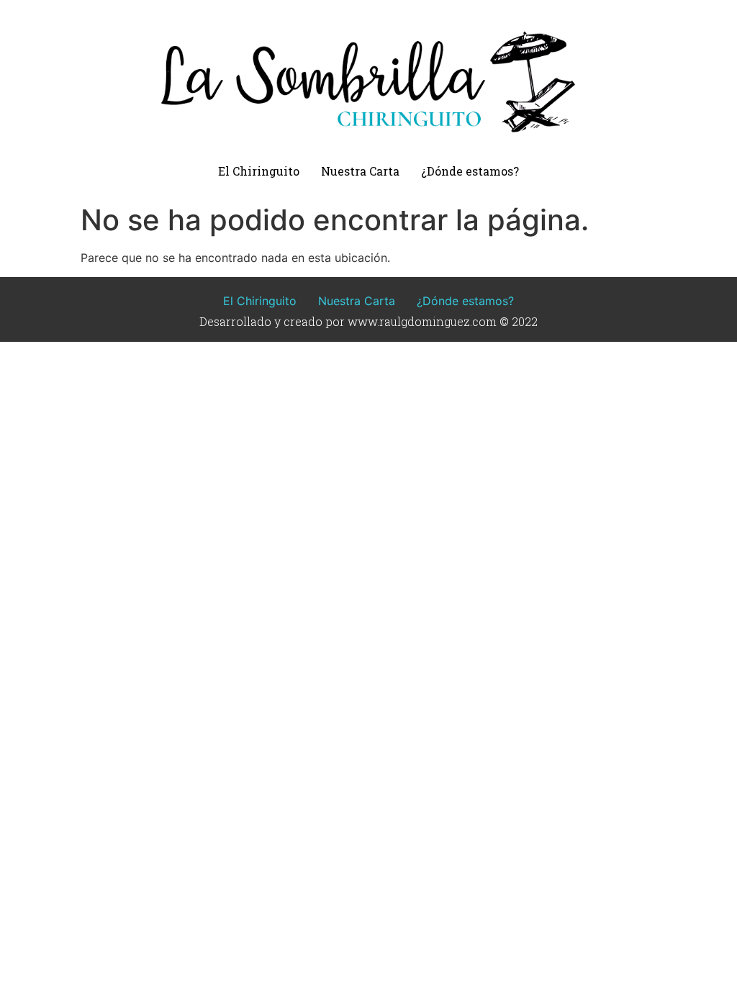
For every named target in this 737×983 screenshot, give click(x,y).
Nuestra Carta (360, 170)
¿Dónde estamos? (470, 170)
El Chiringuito (258, 170)
